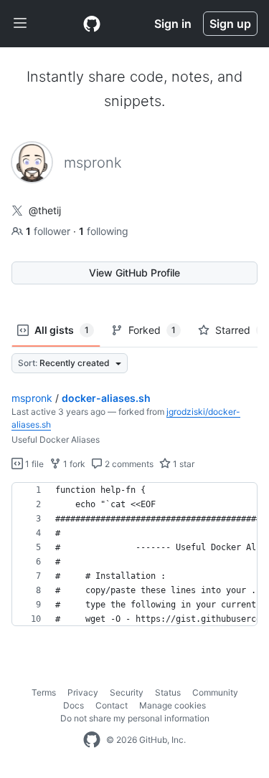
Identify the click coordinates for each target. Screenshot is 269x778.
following (103, 231)
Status (168, 692)
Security (126, 692)
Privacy (82, 692)
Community (215, 692)
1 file (33, 463)
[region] (134, 554)
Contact (111, 705)
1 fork (73, 463)
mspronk (31, 398)
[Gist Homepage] (91, 23)
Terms (44, 692)
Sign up (230, 23)
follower (49, 231)
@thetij (45, 210)
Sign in (173, 23)
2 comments (128, 463)
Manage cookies (172, 705)
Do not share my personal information (134, 718)
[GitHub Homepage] (91, 740)
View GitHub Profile (134, 272)
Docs (73, 705)
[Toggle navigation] (20, 23)
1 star (182, 463)
